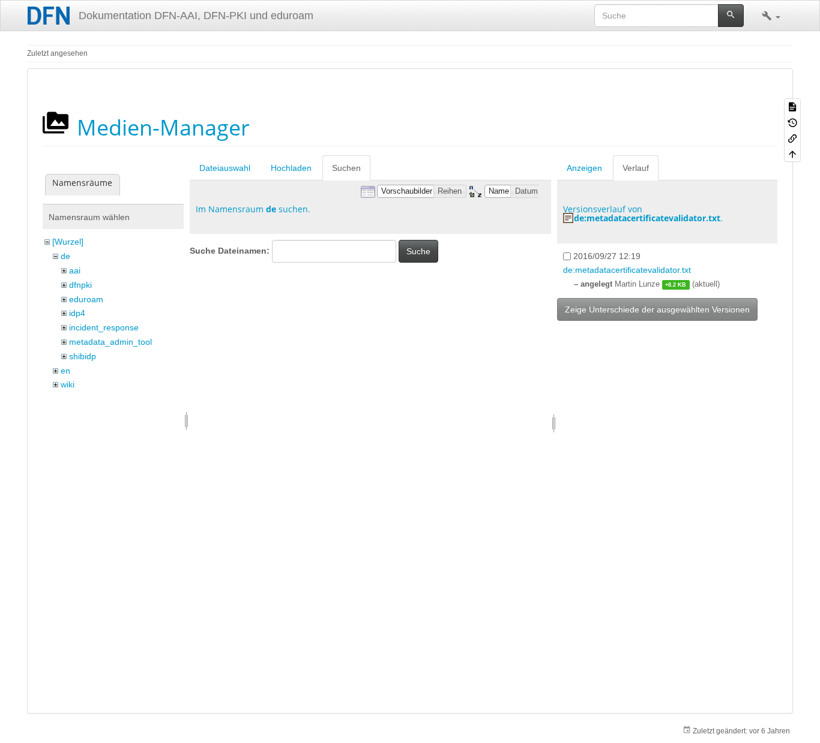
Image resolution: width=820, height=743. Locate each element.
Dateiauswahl (224, 168)
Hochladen (291, 168)
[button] (771, 16)
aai (74, 270)
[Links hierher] (792, 138)
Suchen (346, 168)
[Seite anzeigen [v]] (792, 106)
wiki (67, 384)
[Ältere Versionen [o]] (792, 122)
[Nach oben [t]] (792, 153)
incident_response (104, 327)
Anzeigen (584, 168)
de (65, 256)
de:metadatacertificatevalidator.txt (647, 218)
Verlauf (636, 168)
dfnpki (80, 285)
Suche (418, 251)
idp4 (77, 313)
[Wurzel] (67, 241)
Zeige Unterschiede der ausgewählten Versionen (657, 309)
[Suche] (731, 15)
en (65, 370)
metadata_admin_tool (110, 342)
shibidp (82, 356)
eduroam (86, 299)
